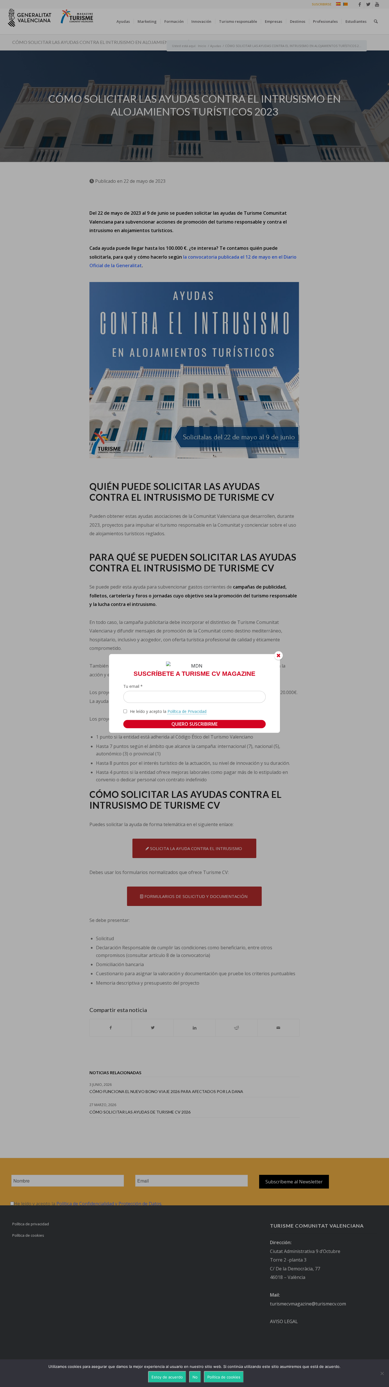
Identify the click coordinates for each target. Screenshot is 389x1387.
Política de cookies (223, 1377)
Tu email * (133, 686)
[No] (382, 1373)
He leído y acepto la (168, 711)
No (195, 1377)
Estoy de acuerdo (167, 1377)
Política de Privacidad (186, 711)
